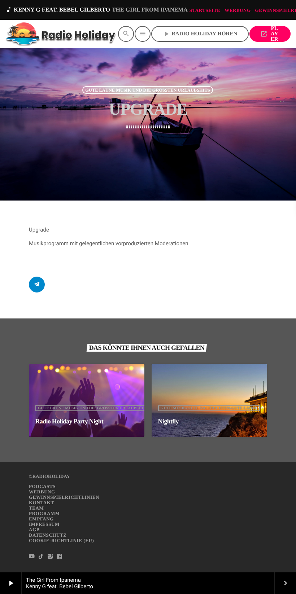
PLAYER (269, 34)
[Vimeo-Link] (61, 34)
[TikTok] (41, 557)
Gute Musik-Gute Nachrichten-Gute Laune (209, 408)
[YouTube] (32, 557)
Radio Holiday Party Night (69, 421)
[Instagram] (50, 557)
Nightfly (168, 421)
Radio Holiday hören (200, 34)
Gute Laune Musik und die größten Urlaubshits (147, 89)
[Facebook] (59, 557)
